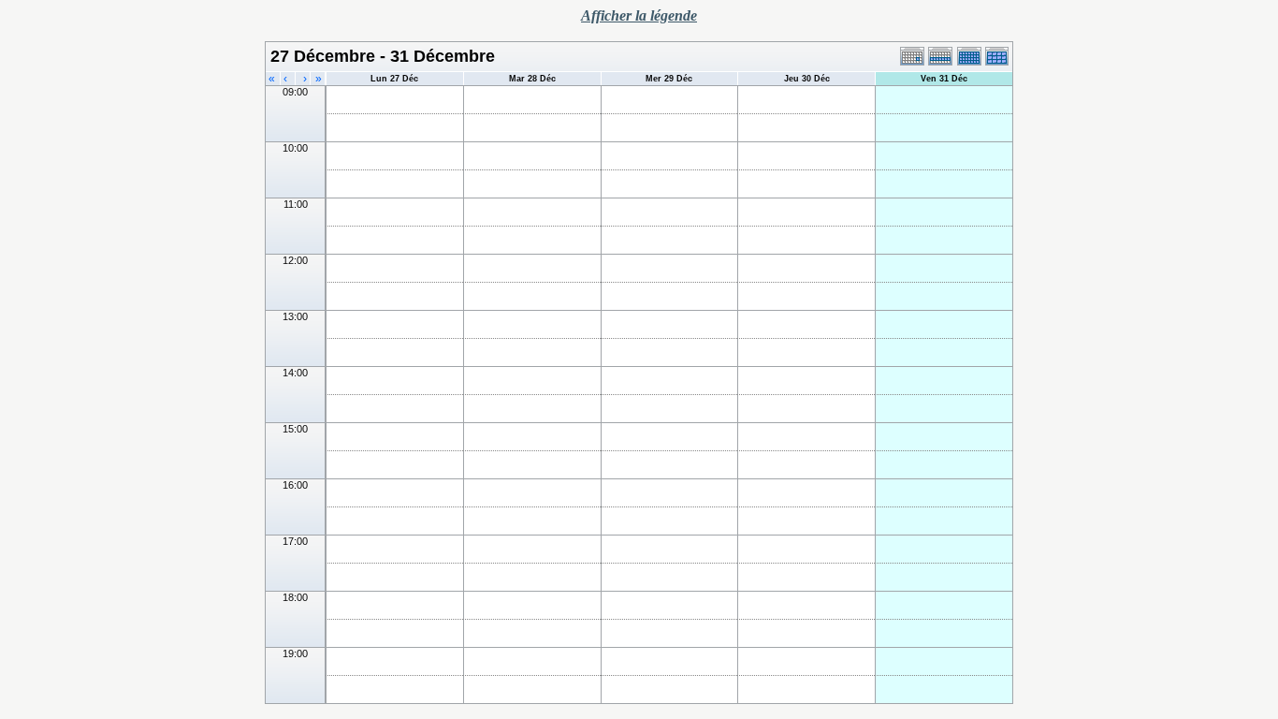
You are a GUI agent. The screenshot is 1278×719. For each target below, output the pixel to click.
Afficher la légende (639, 15)
